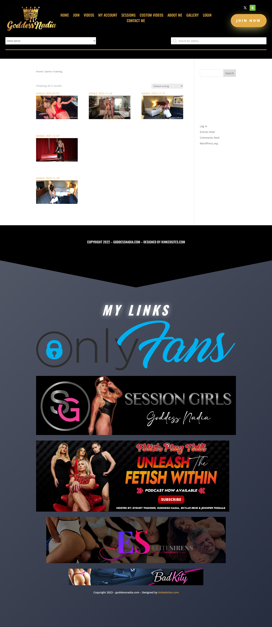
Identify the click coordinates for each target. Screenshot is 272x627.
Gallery (192, 16)
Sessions (128, 16)
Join (76, 16)
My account (107, 16)
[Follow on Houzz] (253, 8)
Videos (89, 16)
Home (65, 16)
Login (207, 16)
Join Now (248, 20)
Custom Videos (151, 16)
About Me (174, 16)
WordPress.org (209, 143)
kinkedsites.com (173, 241)
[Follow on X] (245, 8)
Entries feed (207, 132)
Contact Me (136, 21)
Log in (203, 126)
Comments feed (209, 137)
